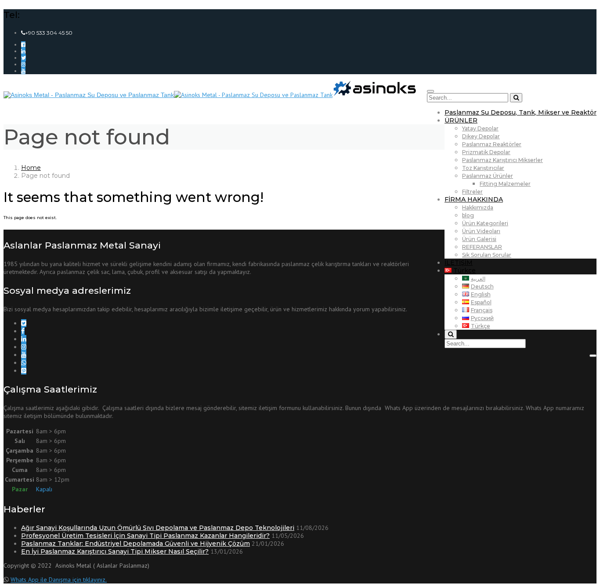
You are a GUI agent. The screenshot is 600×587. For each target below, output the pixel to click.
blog (468, 215)
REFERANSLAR (482, 247)
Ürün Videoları (481, 231)
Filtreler (472, 191)
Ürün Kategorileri (485, 223)
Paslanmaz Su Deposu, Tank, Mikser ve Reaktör (520, 112)
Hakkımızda (477, 207)
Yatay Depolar (480, 128)
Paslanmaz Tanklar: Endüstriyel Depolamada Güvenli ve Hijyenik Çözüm (135, 543)
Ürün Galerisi (479, 239)
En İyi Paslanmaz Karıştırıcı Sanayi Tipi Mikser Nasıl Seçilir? (115, 551)
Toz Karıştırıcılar (483, 168)
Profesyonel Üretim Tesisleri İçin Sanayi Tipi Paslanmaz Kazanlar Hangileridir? (145, 536)
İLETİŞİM (459, 262)
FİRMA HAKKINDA (474, 199)
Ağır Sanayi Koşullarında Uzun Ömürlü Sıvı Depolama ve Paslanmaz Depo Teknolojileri (157, 528)
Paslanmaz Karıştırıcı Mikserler (502, 160)
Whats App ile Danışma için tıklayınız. (59, 579)
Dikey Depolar (481, 136)
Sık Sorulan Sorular (486, 255)
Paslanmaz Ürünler (487, 176)
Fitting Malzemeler (505, 183)
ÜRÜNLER (461, 120)
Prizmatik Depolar (486, 152)
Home (31, 168)
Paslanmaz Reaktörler (491, 144)
